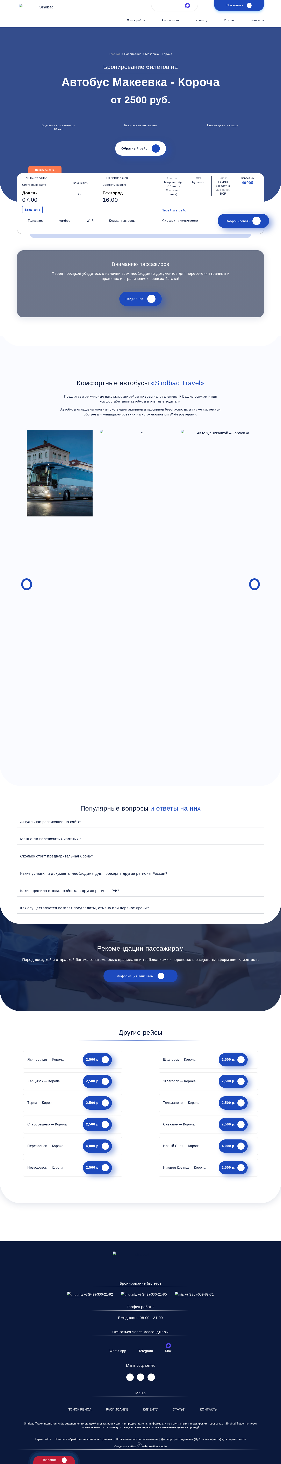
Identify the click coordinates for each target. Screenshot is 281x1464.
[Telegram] (145, 1345)
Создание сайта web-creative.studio (140, 1446)
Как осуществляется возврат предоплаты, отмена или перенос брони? (84, 908)
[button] (179, 220)
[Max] (168, 1345)
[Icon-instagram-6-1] (140, 1377)
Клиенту (201, 20)
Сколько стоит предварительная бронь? (56, 856)
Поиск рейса (136, 20)
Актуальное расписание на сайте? (51, 822)
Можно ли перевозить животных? (50, 839)
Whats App (117, 1351)
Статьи (229, 20)
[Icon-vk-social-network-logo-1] (130, 1377)
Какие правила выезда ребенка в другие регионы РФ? (69, 891)
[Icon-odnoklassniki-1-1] (151, 1377)
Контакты (257, 20)
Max (168, 1351)
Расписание (170, 20)
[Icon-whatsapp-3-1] (161, 5)
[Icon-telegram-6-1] (175, 5)
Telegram (145, 1351)
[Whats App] (117, 1345)
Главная (115, 54)
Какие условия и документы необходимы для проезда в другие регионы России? (93, 873)
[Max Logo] (188, 5)
